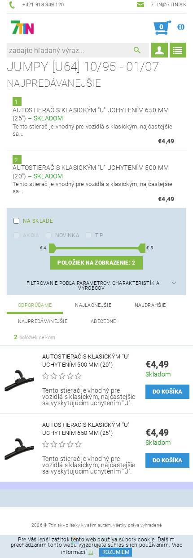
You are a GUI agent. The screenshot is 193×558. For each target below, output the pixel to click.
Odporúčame (35, 305)
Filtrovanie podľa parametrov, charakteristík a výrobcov (92, 285)
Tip (99, 235)
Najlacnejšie (93, 305)
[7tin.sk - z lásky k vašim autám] (23, 28)
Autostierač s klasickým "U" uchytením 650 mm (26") (86, 428)
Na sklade (38, 221)
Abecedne (103, 321)
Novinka (67, 235)
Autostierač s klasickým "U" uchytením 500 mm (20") (86, 360)
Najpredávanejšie (42, 321)
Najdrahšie (150, 305)
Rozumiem (115, 552)
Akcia (31, 235)
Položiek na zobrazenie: (96, 263)
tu (91, 552)
